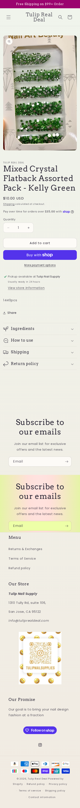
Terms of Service (22, 558)
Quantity (9, 219)
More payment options (40, 265)
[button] (8, 17)
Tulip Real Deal (38, 778)
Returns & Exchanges (25, 549)
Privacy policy (58, 784)
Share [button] (12, 313)
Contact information (41, 797)
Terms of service (30, 790)
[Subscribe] (66, 462)
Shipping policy (55, 790)
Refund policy (20, 568)
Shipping (9, 204)
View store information (26, 288)
